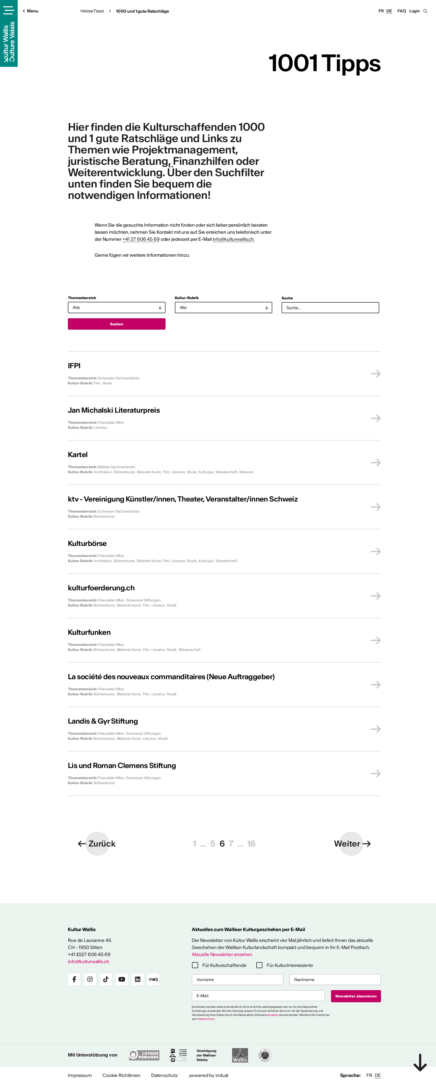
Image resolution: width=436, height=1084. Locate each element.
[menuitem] (80, 1075)
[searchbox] (114, 307)
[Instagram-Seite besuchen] (90, 979)
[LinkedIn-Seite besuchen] (137, 979)
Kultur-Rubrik (187, 298)
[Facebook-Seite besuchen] (74, 979)
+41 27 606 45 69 (141, 239)
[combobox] (117, 307)
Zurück (102, 844)
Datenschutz (206, 1019)
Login (414, 10)
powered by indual (208, 1075)
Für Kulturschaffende (224, 965)
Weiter (347, 844)
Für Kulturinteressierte (290, 965)
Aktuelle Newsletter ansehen (222, 954)
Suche (287, 298)
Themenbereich (82, 298)
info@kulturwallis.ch (233, 239)
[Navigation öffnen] (8, 10)
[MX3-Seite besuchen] (153, 979)
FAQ (401, 10)
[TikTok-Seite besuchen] (106, 979)
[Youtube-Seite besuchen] (122, 979)
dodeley (272, 1015)
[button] (194, 844)
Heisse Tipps (92, 10)
